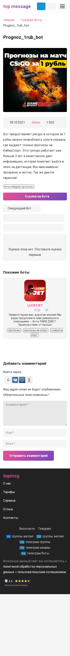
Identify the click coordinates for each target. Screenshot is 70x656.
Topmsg (11, 476)
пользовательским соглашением (42, 572)
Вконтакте (27, 529)
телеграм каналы (35, 547)
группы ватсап (20, 536)
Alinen (36, 122)
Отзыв (8, 509)
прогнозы (14, 330)
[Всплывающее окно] (33, 218)
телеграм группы (35, 542)
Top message (17, 6)
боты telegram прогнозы (18, 186)
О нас (7, 483)
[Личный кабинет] (51, 6)
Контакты (10, 518)
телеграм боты (35, 553)
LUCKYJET (35, 305)
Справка (9, 500)
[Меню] (62, 6)
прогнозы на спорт (35, 330)
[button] (8, 382)
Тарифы (9, 492)
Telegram (44, 529)
